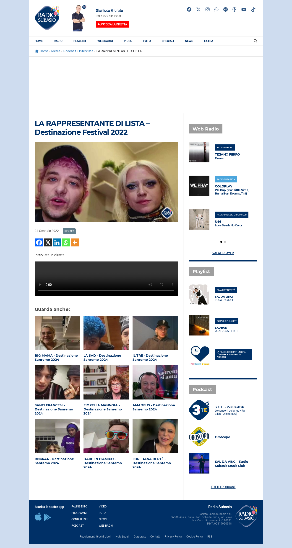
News (189, 41)
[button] (221, 242)
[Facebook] (39, 242)
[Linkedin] (57, 242)
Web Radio (105, 41)
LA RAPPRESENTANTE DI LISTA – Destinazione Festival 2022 (92, 128)
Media (55, 51)
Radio (58, 41)
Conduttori (79, 519)
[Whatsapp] (66, 242)
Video (128, 41)
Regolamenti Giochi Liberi (95, 536)
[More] (75, 242)
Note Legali (122, 536)
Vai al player (223, 253)
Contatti (155, 536)
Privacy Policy (173, 536)
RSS (209, 536)
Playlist (79, 41)
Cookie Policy (194, 536)
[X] (48, 242)
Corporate (140, 536)
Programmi (79, 513)
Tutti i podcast (223, 487)
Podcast (69, 51)
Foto (147, 41)
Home (39, 41)
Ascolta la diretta (113, 24)
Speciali (168, 41)
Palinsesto (79, 506)
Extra (208, 41)
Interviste (86, 51)
